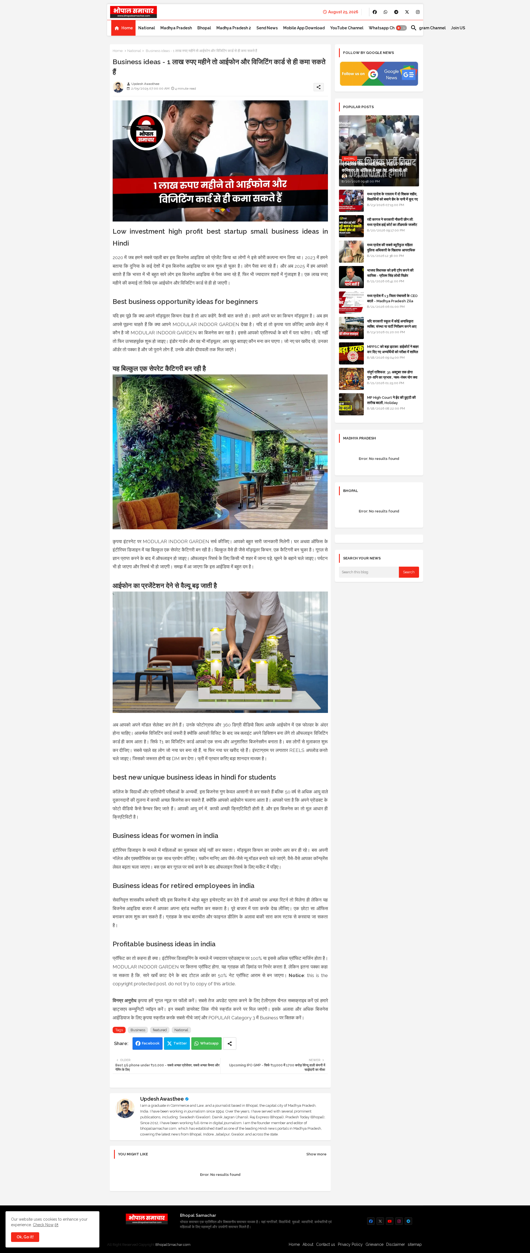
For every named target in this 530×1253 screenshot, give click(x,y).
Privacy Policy (350, 1244)
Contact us (325, 1244)
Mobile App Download (304, 28)
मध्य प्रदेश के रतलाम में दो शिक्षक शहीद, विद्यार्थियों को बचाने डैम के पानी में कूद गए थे (392, 199)
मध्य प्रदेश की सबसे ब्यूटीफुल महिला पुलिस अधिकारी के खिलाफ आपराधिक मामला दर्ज (391, 250)
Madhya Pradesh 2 (233, 28)
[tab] (123, 28)
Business (138, 1030)
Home (127, 28)
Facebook (151, 1043)
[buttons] (374, 12)
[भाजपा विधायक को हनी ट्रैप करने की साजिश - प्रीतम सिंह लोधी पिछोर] (351, 277)
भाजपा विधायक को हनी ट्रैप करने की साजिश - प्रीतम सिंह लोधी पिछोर (390, 272)
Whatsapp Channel (387, 28)
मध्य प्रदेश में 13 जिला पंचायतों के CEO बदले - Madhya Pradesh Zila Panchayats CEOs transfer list (392, 303)
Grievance (374, 1244)
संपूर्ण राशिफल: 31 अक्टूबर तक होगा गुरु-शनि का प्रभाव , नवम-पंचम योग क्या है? (392, 377)
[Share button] (229, 1043)
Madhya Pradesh (176, 28)
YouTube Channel (346, 28)
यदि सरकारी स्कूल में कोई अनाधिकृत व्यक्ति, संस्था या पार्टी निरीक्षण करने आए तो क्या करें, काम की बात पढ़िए (392, 326)
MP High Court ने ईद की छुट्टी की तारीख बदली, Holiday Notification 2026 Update (391, 402)
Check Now (43, 1225)
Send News (267, 28)
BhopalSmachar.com (172, 1244)
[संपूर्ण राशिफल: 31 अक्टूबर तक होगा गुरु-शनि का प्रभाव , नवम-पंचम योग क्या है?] (351, 379)
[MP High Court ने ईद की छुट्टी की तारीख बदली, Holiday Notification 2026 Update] (351, 404)
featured (160, 1030)
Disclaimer (395, 1244)
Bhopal (204, 28)
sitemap (415, 1244)
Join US (458, 28)
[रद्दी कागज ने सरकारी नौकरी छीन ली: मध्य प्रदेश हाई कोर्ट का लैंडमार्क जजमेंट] (351, 226)
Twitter (180, 1043)
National (146, 28)
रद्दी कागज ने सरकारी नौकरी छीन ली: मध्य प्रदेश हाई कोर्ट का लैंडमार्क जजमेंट (392, 221)
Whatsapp (209, 1043)
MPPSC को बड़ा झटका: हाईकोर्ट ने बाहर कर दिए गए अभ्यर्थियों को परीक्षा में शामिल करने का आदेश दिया (393, 352)
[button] (401, 28)
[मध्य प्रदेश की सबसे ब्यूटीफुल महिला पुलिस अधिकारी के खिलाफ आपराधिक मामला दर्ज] (351, 252)
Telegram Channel (428, 28)
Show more (316, 1154)
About (308, 1244)
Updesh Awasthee (162, 1099)
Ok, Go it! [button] (25, 1237)
